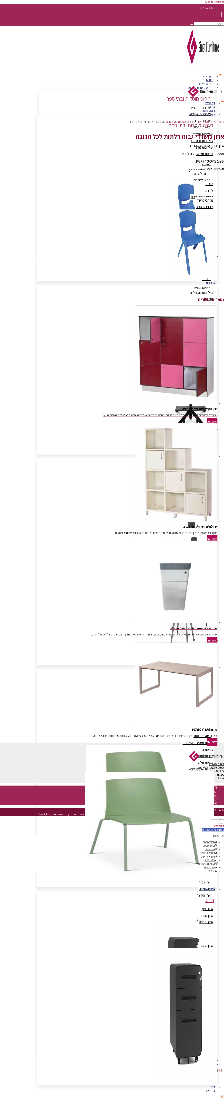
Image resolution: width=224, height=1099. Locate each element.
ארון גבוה (171, 122)
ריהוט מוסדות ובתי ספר (202, 114)
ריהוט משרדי (205, 84)
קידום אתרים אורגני (59, 814)
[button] (213, 829)
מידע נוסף (212, 421)
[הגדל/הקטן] (222, 819)
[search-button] (191, 24)
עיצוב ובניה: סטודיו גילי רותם (89, 814)
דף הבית (208, 76)
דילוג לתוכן (218, 826)
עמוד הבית (218, 122)
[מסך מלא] (219, 819)
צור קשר (210, 1091)
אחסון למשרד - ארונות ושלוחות (194, 122)
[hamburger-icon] (220, 74)
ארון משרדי (208, 889)
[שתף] (216, 819)
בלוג (212, 1087)
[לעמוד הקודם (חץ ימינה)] (222, 823)
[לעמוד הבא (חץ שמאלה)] (219, 823)
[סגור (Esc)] (213, 819)
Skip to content (214, 2)
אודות (209, 80)
